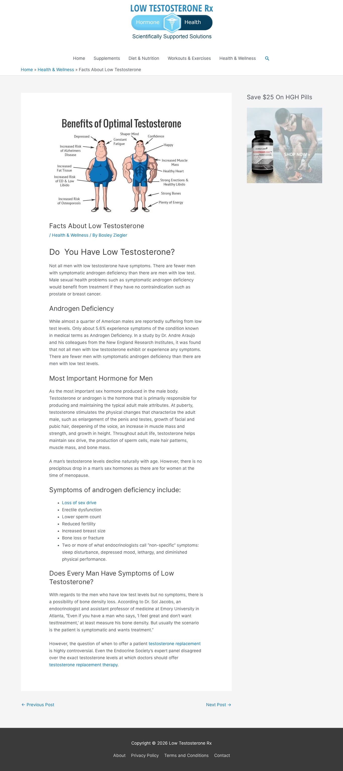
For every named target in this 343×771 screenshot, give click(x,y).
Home (79, 58)
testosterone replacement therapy (83, 664)
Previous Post (37, 704)
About (119, 755)
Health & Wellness (237, 58)
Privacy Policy (145, 755)
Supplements (107, 58)
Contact (222, 755)
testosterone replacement (175, 643)
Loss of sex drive (79, 502)
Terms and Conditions (186, 755)
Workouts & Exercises (189, 58)
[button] (267, 58)
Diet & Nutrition (144, 58)
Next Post (218, 704)
